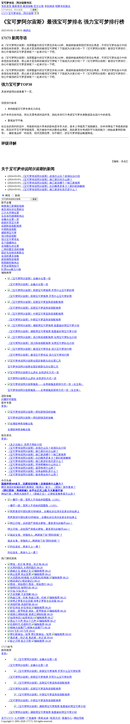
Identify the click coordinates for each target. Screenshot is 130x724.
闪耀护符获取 (8, 399)
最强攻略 (28, 6)
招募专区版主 (62, 6)
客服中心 (67, 718)
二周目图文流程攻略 (12, 249)
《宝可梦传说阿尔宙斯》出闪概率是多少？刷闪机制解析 (53, 186)
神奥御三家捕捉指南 (12, 206)
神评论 (27, 30)
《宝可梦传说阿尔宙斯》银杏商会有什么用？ (33, 474)
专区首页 (6, 6)
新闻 (17, 195)
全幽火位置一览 (10, 219)
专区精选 (49, 6)
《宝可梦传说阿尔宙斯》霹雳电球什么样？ (32, 468)
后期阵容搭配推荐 (11, 226)
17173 (4, 13)
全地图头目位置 (10, 246)
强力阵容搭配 (8, 236)
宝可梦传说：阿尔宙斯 (21, 13)
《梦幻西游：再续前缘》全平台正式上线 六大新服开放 (32, 490)
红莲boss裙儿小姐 (11, 269)
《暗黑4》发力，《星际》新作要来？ (55, 487)
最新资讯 (17, 6)
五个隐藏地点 (8, 242)
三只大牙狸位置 (10, 212)
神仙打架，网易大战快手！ (16, 493)
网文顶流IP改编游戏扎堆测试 (17, 487)
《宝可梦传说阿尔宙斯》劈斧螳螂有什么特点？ (34, 464)
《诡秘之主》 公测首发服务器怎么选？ (53, 493)
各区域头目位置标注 (12, 209)
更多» (4, 406)
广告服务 (31, 718)
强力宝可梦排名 (10, 239)
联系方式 (55, 718)
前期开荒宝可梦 (10, 222)
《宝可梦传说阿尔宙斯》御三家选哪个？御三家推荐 (51, 182)
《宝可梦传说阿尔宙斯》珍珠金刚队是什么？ (33, 471)
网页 (7, 195)
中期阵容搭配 (8, 229)
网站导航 (79, 718)
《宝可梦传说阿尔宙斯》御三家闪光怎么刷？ (47, 179)
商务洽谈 (43, 718)
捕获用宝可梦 (8, 232)
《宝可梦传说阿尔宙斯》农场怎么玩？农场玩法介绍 (51, 176)
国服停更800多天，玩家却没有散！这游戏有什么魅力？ (32, 483)
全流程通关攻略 (10, 256)
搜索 (34, 10)
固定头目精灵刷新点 (12, 252)
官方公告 (39, 6)
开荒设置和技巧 (10, 266)
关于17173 (7, 718)
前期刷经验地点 (10, 262)
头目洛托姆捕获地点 (12, 216)
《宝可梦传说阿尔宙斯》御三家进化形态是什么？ (49, 189)
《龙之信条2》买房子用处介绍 (25, 444)
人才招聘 (19, 718)
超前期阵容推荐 (10, 259)
